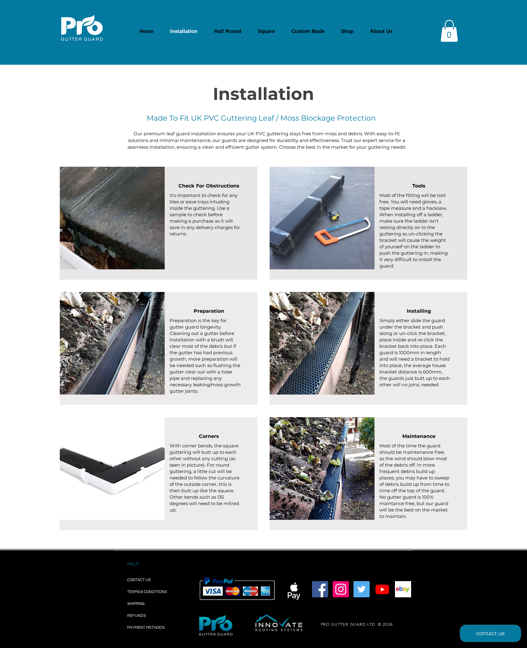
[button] (449, 31)
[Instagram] (341, 589)
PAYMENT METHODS (146, 627)
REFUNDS (136, 615)
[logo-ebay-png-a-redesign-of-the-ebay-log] (403, 589)
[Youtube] (382, 589)
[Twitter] (361, 589)
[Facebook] (320, 589)
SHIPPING (136, 604)
